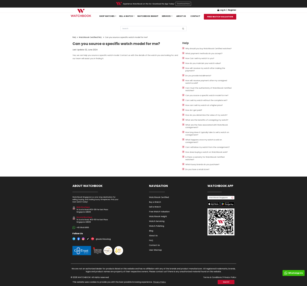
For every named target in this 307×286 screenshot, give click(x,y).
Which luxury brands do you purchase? (202, 164)
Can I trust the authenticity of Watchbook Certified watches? (208, 89)
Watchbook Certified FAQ (90, 37)
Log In (223, 10)
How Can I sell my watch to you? (199, 58)
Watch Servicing (156, 221)
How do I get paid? (193, 110)
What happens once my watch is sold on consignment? (203, 140)
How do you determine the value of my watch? (206, 115)
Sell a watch (126, 16)
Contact (195, 16)
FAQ (74, 37)
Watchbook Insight (147, 16)
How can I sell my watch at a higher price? (204, 105)
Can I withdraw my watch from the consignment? (207, 147)
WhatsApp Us (295, 273)
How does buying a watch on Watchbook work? (206, 152)
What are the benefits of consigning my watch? (206, 120)
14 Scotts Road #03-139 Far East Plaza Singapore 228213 (92, 209)
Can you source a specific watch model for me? (206, 95)
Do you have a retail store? (197, 169)
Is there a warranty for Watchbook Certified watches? (204, 158)
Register (232, 10)
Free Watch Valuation (159, 211)
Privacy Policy (159, 282)
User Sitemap (155, 250)
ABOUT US (181, 16)
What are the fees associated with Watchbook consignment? (206, 126)
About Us (153, 235)
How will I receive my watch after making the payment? (205, 69)
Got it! (226, 282)
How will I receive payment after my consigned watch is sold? (206, 81)
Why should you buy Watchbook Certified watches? (208, 48)
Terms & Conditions (212, 277)
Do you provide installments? (198, 75)
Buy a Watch (155, 202)
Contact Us (154, 245)
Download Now (183, 4)
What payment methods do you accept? (203, 53)
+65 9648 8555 (83, 227)
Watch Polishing (156, 226)
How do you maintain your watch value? (203, 63)
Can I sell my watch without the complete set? (206, 100)
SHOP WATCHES (107, 16)
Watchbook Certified (159, 197)
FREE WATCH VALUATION (220, 16)
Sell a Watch (155, 206)
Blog (151, 230)
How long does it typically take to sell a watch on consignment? (207, 133)
